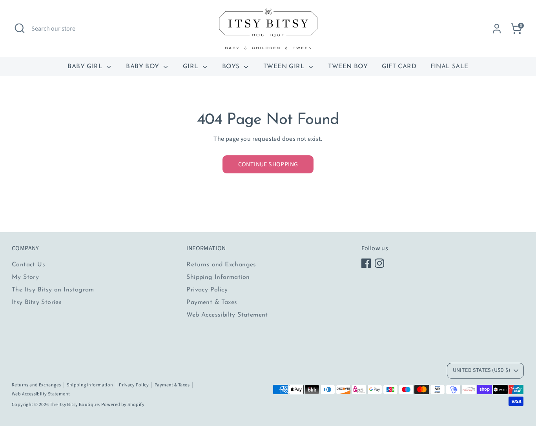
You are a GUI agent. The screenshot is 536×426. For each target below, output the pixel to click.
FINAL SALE (449, 67)
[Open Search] (19, 28)
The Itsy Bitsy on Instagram (53, 290)
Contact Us (28, 265)
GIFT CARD (399, 67)
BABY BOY (143, 67)
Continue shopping (268, 164)
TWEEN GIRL (284, 67)
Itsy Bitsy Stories (37, 302)
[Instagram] (379, 263)
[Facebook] (366, 263)
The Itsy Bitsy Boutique (74, 404)
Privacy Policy (207, 290)
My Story (25, 277)
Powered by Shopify (122, 404)
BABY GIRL (85, 67)
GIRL (192, 67)
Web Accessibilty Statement (227, 315)
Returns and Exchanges (221, 265)
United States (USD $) (481, 370)
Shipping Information (218, 277)
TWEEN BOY (348, 67)
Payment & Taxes (211, 302)
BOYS (232, 67)
